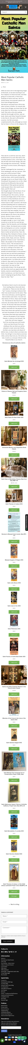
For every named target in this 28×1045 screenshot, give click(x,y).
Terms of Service (5, 1009)
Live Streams (4, 966)
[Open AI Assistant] (24, 1041)
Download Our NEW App (7, 982)
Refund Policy (4, 1005)
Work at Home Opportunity (7, 1015)
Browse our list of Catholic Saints (14, 343)
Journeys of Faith (18, 1035)
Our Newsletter (4, 987)
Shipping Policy (4, 1010)
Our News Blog (4, 983)
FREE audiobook (5, 969)
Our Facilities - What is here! (7, 963)
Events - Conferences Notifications (9, 993)
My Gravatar (4, 974)
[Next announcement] (25, 1)
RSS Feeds (3, 998)
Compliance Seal (5, 996)
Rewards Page (4, 1000)
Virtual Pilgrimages (5, 973)
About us (3, 958)
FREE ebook (4, 968)
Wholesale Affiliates (6, 1012)
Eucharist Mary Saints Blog (7, 985)
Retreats (3, 991)
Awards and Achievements (7, 995)
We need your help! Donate (7, 960)
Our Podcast (4, 990)
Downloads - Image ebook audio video (10, 971)
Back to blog (15, 904)
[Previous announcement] (2, 1)
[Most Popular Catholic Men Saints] (14, 150)
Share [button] (4, 87)
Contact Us (3, 980)
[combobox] (14, 12)
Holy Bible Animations (6, 988)
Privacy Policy (4, 1007)
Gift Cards (3, 961)
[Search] (25, 12)
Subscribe (4, 1030)
